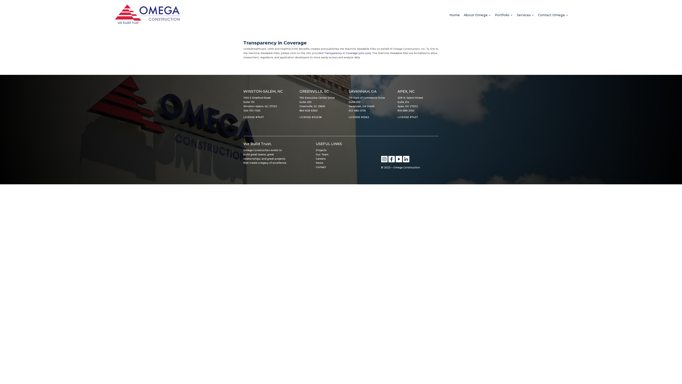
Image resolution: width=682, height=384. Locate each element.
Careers (321, 158)
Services (524, 15)
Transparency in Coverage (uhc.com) (347, 53)
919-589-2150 (405, 110)
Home (455, 15)
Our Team (322, 154)
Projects (321, 150)
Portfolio (502, 15)
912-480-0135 (357, 110)
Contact (321, 167)
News (319, 162)
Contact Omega (551, 15)
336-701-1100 (251, 110)
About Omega (476, 15)
